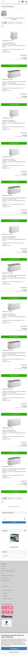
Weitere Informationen (14, 652)
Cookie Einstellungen (5, 580)
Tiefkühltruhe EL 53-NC (7, 234)
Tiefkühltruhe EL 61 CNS (7, 389)
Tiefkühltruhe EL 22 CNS (7, 79)
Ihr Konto (5, 593)
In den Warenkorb (14, 65)
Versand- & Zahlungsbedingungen (8, 570)
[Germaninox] (3, 2)
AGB (2, 573)
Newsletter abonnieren (7, 598)
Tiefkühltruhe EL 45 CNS (7, 273)
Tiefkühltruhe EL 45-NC (7, 156)
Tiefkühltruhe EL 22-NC (7, 40)
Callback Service (4, 578)
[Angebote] (25, 531)
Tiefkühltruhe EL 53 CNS (7, 350)
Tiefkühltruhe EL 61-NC (7, 311)
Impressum (3, 566)
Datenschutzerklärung (5, 645)
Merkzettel (5, 595)
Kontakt (2, 568)
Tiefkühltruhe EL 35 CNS (7, 195)
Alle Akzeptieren (14, 648)
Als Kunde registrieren (7, 590)
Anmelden (14, 522)
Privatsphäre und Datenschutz (7, 575)
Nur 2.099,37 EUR (14, 547)
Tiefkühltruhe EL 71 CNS (7, 466)
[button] (2, 22)
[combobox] (11, 22)
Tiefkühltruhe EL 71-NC (7, 427)
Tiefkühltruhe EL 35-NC (7, 118)
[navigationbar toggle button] (26, 2)
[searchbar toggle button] (19, 2)
